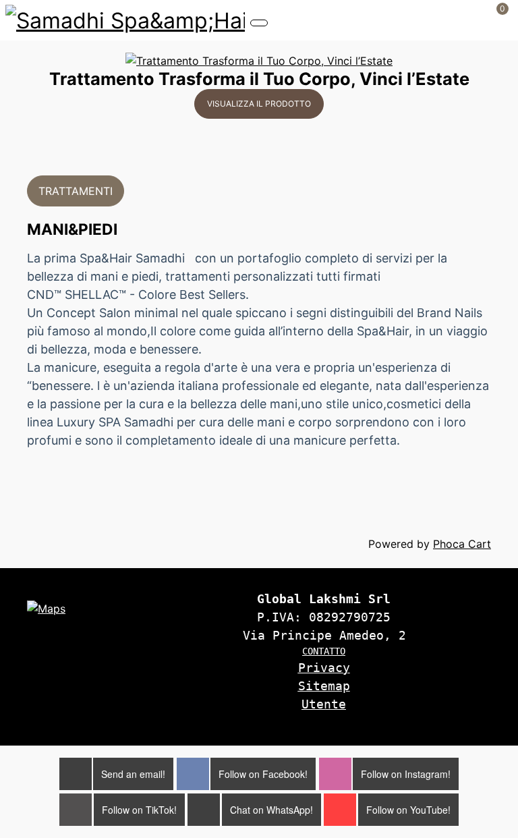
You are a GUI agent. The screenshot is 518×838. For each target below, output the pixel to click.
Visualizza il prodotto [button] (259, 104)
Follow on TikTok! (139, 809)
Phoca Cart (462, 544)
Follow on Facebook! (263, 774)
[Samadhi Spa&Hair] (125, 19)
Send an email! (133, 774)
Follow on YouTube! (408, 809)
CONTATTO (323, 651)
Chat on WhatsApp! (271, 809)
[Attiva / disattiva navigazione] (259, 23)
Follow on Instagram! (406, 774)
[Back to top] (481, 714)
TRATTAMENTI (75, 191)
